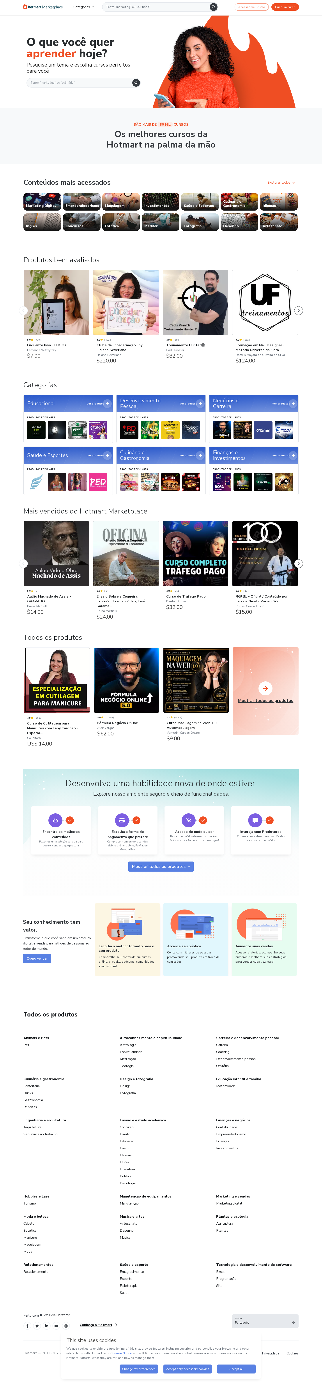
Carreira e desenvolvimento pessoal (247, 1038)
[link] (42, 202)
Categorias (81, 7)
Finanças (222, 1141)
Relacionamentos (38, 1264)
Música (125, 1237)
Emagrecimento (132, 1271)
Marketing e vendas (233, 1196)
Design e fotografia (136, 1079)
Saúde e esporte (134, 1264)
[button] (265, 1321)
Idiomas (126, 1155)
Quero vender (37, 958)
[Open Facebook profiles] (27, 1325)
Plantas (222, 1230)
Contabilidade (226, 1127)
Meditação (128, 1059)
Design (125, 1086)
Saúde (124, 1292)
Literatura (127, 1169)
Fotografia (128, 1093)
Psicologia (128, 1183)
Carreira (222, 1045)
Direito (125, 1134)
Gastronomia (33, 1100)
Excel (220, 1271)
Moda (27, 1251)
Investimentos (227, 1148)
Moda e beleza (35, 1216)
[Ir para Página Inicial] (43, 7)
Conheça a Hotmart (96, 1324)
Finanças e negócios (233, 1120)
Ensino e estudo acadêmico (143, 1120)
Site (219, 1285)
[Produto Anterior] (23, 306)
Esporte (126, 1278)
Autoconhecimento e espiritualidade (151, 1038)
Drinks (28, 1093)
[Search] (214, 7)
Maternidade (226, 1086)
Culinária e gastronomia (43, 1079)
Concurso (127, 1127)
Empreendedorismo (231, 1134)
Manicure (30, 1237)
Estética (29, 1230)
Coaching (223, 1052)
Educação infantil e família (238, 1079)
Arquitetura (32, 1127)
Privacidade (271, 1353)
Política (125, 1176)
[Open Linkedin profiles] (46, 1325)
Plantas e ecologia (232, 1216)
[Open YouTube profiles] (56, 1325)
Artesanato (129, 1223)
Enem (124, 1148)
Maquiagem (32, 1244)
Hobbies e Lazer (37, 1196)
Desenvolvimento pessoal (236, 1059)
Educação (127, 1141)
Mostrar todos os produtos (159, 866)
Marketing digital (229, 1203)
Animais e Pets (36, 1038)
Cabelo (28, 1223)
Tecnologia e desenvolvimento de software (254, 1264)
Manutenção (129, 1203)
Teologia (127, 1066)
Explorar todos (278, 182)
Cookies (293, 1353)
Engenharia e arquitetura (44, 1120)
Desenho (127, 1230)
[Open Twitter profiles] (37, 1325)
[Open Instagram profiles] (66, 1325)
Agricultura (224, 1223)
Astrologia (128, 1045)
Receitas (30, 1107)
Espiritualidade (131, 1052)
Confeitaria (31, 1086)
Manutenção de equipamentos (146, 1196)
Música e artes (132, 1216)
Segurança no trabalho (40, 1134)
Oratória (222, 1066)
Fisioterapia (129, 1285)
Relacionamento (35, 1271)
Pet (26, 1045)
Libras (124, 1162)
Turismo (29, 1203)
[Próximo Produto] (298, 306)
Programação (226, 1278)
